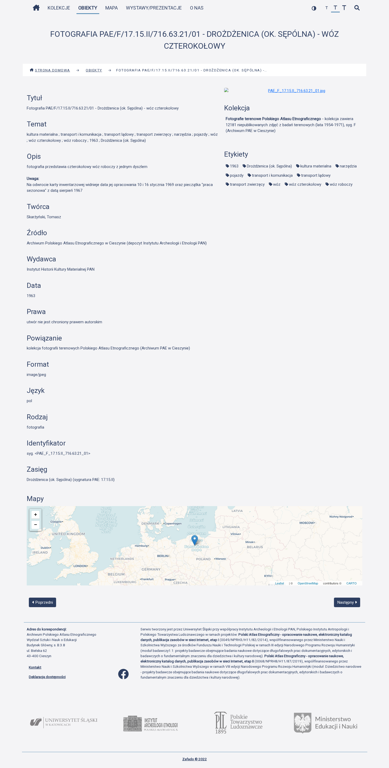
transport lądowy (316, 175)
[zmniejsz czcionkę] (326, 8)
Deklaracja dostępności (47, 677)
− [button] (35, 524)
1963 (234, 166)
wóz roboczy (341, 184)
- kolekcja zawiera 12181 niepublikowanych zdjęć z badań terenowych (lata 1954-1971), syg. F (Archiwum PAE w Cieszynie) (291, 124)
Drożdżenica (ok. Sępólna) (269, 166)
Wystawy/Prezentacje (154, 8)
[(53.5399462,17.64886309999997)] (194, 540)
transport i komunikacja (272, 175)
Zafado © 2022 (194, 759)
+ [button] (35, 514)
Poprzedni (43, 602)
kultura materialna (315, 166)
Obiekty (87, 8)
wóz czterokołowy (305, 184)
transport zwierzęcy (247, 184)
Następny (346, 602)
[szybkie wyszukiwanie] (356, 8)
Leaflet (279, 583)
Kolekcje (59, 8)
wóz (277, 184)
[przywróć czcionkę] (335, 8)
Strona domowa (52, 70)
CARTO (351, 583)
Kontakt (35, 667)
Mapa (111, 8)
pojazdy (236, 175)
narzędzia (348, 166)
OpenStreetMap (308, 583)
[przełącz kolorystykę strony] (314, 8)
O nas (196, 8)
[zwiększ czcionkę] (344, 8)
